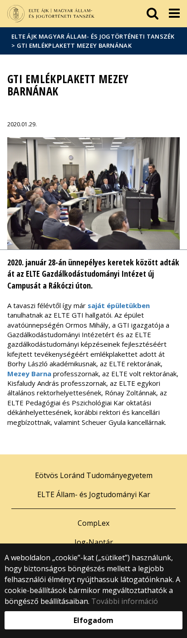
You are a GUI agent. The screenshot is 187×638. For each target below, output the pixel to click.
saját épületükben (119, 305)
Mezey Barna (29, 373)
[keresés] (152, 13)
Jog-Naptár (93, 542)
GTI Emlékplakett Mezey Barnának (74, 45)
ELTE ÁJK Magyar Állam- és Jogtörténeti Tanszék (93, 36)
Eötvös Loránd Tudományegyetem (94, 475)
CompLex (93, 523)
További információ (124, 601)
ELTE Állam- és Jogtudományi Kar (93, 494)
